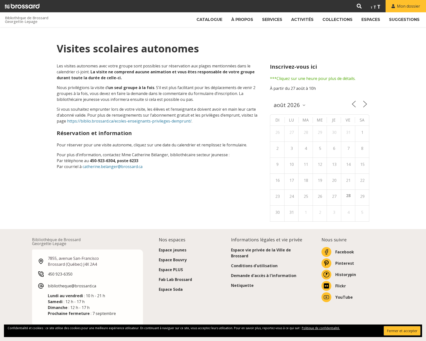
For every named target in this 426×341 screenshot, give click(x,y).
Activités (302, 19)
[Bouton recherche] (359, 6)
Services (272, 19)
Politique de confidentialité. (321, 328)
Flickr (340, 286)
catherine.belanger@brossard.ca (112, 166)
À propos (242, 19)
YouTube (344, 297)
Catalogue (209, 19)
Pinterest (344, 263)
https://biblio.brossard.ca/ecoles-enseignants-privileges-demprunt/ (129, 121)
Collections (337, 19)
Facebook (344, 252)
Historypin (345, 274)
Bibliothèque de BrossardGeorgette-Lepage (26, 19)
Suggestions (404, 19)
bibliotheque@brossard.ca (72, 286)
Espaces (370, 19)
